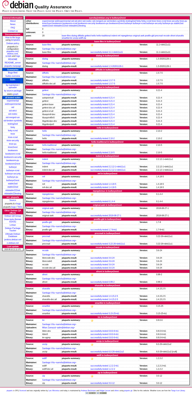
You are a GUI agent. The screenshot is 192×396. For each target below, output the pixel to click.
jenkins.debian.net (12, 239)
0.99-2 (112, 282)
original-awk (138, 36)
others (116, 391)
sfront (172, 36)
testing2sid (13, 124)
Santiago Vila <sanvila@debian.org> (59, 49)
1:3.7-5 (112, 80)
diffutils (81, 36)
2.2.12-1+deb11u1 (117, 167)
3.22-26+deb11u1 (117, 244)
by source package (13, 91)
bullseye (13, 167)
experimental (13, 101)
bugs (18, 204)
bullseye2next (13, 82)
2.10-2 (112, 138)
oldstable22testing (12, 193)
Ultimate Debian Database (12, 235)
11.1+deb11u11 (116, 52)
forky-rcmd (13, 130)
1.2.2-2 (112, 369)
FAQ (13, 28)
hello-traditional (103, 36)
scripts (8, 56)
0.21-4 (112, 98)
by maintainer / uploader (13, 86)
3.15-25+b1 (114, 313)
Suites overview (12, 76)
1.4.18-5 (112, 184)
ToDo (19, 207)
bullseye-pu (12, 177)
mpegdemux (126, 36)
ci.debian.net (13, 243)
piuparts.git (128, 391)
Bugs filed (12, 73)
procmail (159, 36)
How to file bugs (12, 37)
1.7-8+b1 (113, 230)
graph (15, 94)
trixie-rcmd (13, 137)
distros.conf (12, 54)
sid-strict (13, 111)
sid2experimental (13, 104)
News (12, 24)
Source (12, 200)
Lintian (13, 225)
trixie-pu (12, 144)
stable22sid (12, 187)
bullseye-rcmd (12, 170)
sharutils (180, 36)
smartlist (65, 38)
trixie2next (13, 147)
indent (114, 36)
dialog (74, 36)
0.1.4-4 (112, 201)
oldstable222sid (12, 190)
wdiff (80, 38)
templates (15, 40)
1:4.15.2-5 (113, 296)
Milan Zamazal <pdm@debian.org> (58, 327)
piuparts (10, 391)
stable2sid (13, 184)
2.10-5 (112, 152)
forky (13, 127)
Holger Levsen (105, 391)
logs (18, 56)
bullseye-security (13, 174)
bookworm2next (12, 164)
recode (166, 36)
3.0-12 (112, 383)
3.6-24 (112, 258)
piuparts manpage (12, 66)
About (13, 21)
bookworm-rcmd (12, 154)
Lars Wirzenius (54, 391)
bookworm (13, 150)
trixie (13, 134)
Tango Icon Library (178, 391)
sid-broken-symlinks (13, 120)
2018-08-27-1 (115, 215)
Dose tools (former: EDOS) (13, 220)
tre (71, 38)
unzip (75, 38)
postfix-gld (149, 36)
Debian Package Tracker (13, 229)
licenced (23, 391)
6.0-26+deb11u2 (116, 352)
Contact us (13, 31)
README (12, 59)
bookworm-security (13, 157)
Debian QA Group (13, 216)
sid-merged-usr (13, 117)
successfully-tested (99, 52)
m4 (119, 36)
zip (84, 38)
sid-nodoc (12, 114)
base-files (66, 36)
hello (93, 36)
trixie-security (13, 140)
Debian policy (12, 43)
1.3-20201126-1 (116, 66)
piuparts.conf (12, 51)
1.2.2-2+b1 (114, 366)
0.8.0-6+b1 (114, 331)
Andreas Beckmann (88, 391)
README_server (13, 63)
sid (12, 107)
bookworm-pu (12, 160)
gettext (88, 36)
